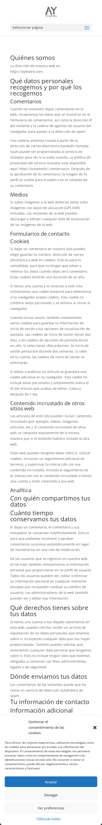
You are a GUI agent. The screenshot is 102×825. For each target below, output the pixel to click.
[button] (95, 727)
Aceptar (51, 781)
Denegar (51, 795)
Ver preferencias (51, 808)
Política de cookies (49, 818)
